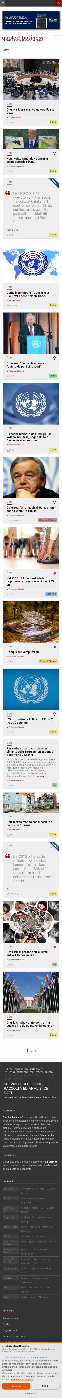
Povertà (24, 1193)
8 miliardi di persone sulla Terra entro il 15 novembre (27, 953)
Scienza (34, 1268)
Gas (36, 1259)
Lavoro (24, 1227)
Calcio (24, 1297)
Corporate (8, 1217)
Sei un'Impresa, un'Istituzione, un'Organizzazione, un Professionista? (29, 1070)
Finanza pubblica (7, 1242)
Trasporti (37, 1278)
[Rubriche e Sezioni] (2, 3)
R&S (23, 1272)
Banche (50, 1208)
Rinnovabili (26, 1259)
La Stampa (51, 1161)
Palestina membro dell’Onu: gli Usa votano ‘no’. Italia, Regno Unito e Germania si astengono (29, 437)
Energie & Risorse (48, 661)
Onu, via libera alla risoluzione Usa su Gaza (31, 111)
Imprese (41, 1217)
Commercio (40, 1198)
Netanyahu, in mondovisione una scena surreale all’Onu (27, 160)
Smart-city (26, 1278)
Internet (24, 1268)
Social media (47, 1268)
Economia (51, 594)
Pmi (49, 1217)
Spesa (32, 1241)
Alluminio (25, 1263)
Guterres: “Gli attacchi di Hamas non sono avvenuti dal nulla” (30, 509)
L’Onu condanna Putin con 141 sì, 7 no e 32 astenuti (30, 721)
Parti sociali (47, 1227)
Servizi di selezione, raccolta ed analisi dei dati (26, 1088)
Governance (27, 1198)
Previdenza (26, 1231)
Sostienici (8, 1324)
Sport (6, 1297)
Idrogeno (45, 1259)
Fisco (23, 1241)
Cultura (46, 1287)
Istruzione (35, 1227)
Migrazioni (26, 1202)
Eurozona (25, 1249)
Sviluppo (51, 1189)
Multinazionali (27, 1217)
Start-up (25, 1221)
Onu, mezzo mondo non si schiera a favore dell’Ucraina (29, 823)
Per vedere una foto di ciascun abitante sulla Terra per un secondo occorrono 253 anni (30, 751)
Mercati (24, 1212)
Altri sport (43, 1297)
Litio (35, 1263)
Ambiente (40, 1236)
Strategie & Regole (47, 520)
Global (53, 122)
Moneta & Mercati (8, 1209)
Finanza (52, 1241)
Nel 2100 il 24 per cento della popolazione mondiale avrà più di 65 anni (30, 581)
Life (54, 785)
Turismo (25, 1292)
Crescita (40, 1189)
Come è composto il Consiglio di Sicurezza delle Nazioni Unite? (28, 294)
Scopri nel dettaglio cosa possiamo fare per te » (30, 1097)
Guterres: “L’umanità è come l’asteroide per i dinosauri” (25, 365)
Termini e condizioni (14, 1336)
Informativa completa (22, 1379)
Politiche (42, 1241)
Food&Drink (26, 1287)
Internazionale (28, 1254)
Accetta (16, 1386)
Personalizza (31, 1393)
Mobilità (7, 1278)
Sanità (38, 1287)
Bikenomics (26, 1282)
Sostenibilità (27, 1236)
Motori (33, 1297)
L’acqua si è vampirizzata (23, 652)
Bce (42, 1208)
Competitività (27, 1189)
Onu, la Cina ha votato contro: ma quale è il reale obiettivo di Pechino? (30, 1024)
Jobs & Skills (10, 1226)
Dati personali (10, 1342)
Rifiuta (45, 1386)
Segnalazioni (10, 1330)
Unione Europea (40, 1249)
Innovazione (10, 1268)
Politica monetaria (29, 1208)
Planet (53, 376)
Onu (9, 103)
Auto (46, 1278)
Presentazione (11, 1318)
